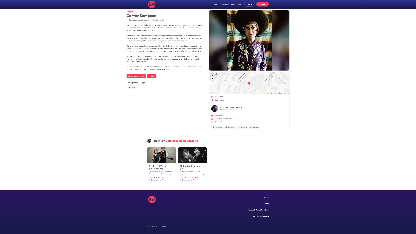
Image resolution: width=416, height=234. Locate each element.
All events (225, 4)
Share (152, 76)
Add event (262, 4)
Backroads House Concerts (139, 20)
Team (266, 203)
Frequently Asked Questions (258, 210)
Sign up (249, 4)
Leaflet (267, 93)
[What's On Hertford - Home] (151, 4)
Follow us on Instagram (260, 216)
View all (263, 141)
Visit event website (137, 76)
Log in (240, 4)
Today (215, 4)
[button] (249, 83)
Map (233, 4)
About (266, 197)
